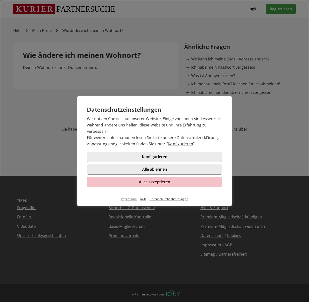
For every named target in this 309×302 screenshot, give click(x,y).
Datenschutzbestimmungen (168, 199)
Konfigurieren (180, 144)
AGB (143, 199)
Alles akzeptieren (154, 181)
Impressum (129, 199)
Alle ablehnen (154, 169)
